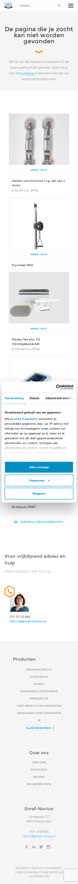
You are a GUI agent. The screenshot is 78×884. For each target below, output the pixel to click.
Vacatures (39, 769)
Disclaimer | (23, 868)
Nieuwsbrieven (39, 784)
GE (39, 720)
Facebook (26, 847)
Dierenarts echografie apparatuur (39, 695)
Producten (24, 659)
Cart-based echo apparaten (39, 705)
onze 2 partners (26, 418)
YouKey (39, 684)
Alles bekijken (38, 727)
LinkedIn (34, 847)
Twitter (41, 847)
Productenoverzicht (41, 522)
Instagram (48, 847)
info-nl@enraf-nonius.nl (28, 621)
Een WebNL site (39, 876)
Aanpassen (37, 480)
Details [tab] (34, 398)
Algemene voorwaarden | (47, 868)
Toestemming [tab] (14, 398)
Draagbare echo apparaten (39, 713)
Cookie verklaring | (27, 872)
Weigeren (39, 493)
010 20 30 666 (20, 617)
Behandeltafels (39, 669)
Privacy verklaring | (51, 872)
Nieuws (39, 776)
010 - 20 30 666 (39, 831)
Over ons (39, 762)
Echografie (39, 676)
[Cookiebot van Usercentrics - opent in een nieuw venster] (56, 387)
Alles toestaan (39, 467)
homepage (27, 73)
